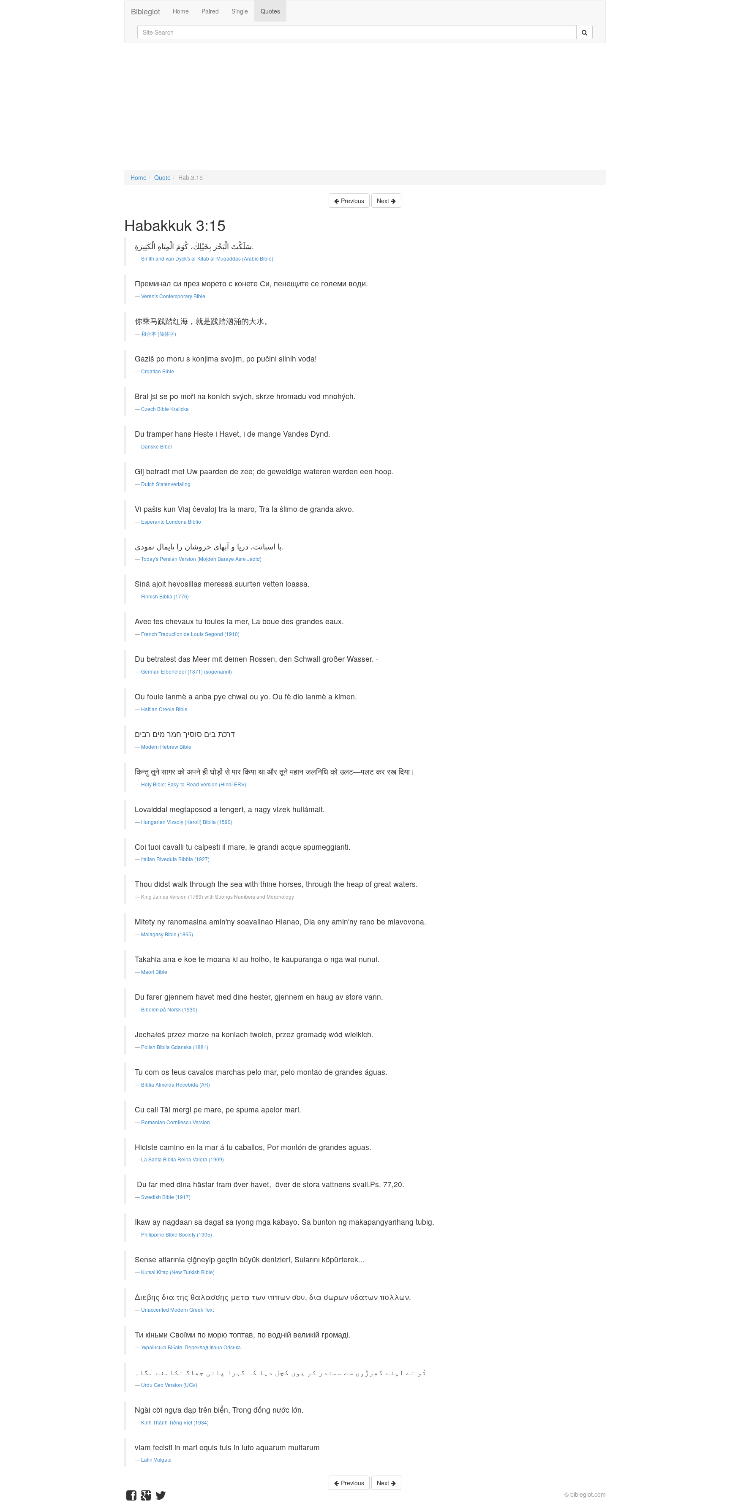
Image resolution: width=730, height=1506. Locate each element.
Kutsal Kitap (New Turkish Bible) (178, 1271)
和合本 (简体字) (158, 333)
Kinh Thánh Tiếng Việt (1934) (175, 1422)
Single (240, 11)
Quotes (270, 11)
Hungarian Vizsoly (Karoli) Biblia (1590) (186, 821)
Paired (210, 11)
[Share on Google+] (146, 1497)
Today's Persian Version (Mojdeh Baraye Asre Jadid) (201, 558)
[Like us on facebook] (131, 1497)
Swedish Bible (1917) (166, 1196)
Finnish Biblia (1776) (165, 596)
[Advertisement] (365, 111)
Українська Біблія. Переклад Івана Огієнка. (191, 1347)
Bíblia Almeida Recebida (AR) (175, 1084)
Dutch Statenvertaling (166, 483)
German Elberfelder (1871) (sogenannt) (186, 671)
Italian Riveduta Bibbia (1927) (175, 858)
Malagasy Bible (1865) (167, 934)
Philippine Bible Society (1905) (176, 1234)
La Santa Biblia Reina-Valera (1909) (182, 1159)
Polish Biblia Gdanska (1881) (174, 1046)
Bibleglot (145, 10)
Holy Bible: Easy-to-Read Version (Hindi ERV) (193, 784)
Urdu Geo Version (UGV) (169, 1384)
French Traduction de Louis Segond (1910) (190, 633)
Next (384, 200)
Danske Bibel (156, 446)
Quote (162, 177)
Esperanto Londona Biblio (171, 521)
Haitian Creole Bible (164, 708)
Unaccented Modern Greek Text (177, 1309)
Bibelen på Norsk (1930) (169, 1009)
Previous (351, 200)
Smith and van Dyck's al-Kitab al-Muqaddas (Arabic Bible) (207, 258)
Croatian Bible (157, 371)
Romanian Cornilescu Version (175, 1121)
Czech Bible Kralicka (165, 408)
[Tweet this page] (160, 1497)
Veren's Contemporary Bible (173, 295)
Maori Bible (154, 971)
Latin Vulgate (156, 1459)
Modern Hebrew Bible (166, 746)
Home (181, 11)
